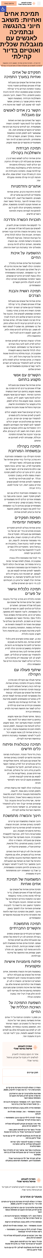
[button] (3, 9)
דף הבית (37, 63)
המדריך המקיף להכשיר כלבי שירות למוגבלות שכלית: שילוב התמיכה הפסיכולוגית (26, 1144)
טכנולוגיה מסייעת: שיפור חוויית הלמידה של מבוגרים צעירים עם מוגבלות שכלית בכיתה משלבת (22, 1152)
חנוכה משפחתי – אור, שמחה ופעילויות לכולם (22, 1226)
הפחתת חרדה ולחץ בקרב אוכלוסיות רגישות (22, 1108)
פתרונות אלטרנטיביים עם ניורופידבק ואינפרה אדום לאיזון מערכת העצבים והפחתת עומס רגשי (25, 1096)
